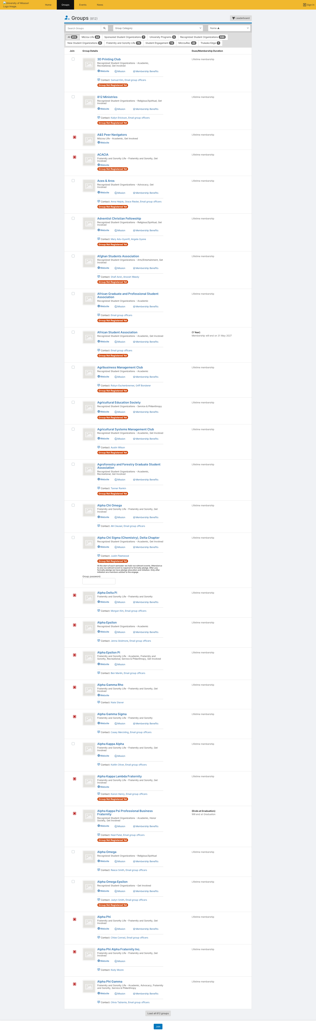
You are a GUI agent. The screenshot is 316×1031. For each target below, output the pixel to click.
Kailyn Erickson (119, 117)
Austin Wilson (118, 447)
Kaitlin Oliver (117, 764)
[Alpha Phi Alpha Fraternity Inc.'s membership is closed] (73, 952)
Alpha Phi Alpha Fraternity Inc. (118, 949)
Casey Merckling (120, 732)
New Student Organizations (84, 43)
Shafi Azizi (116, 276)
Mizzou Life (90, 37)
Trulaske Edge (210, 43)
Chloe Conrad (118, 937)
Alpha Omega (106, 852)
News (100, 4)
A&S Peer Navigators (112, 134)
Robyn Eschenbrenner (122, 385)
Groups (65, 4)
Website (104, 71)
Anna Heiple (117, 201)
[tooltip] (75, 137)
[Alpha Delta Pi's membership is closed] (73, 595)
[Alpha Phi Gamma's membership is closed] (73, 984)
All (72, 37)
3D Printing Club (109, 59)
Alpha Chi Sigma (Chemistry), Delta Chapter (128, 537)
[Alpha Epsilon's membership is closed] (73, 625)
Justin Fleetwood (120, 555)
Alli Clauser (116, 526)
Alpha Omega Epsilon (112, 881)
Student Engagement (159, 43)
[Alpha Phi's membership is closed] (73, 919)
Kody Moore (117, 969)
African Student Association (117, 332)
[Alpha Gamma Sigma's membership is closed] (73, 716)
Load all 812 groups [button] (158, 1013)
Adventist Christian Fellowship (119, 218)
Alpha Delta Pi (107, 592)
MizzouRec (186, 43)
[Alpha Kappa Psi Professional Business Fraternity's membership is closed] (73, 813)
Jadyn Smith (117, 899)
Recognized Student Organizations (202, 37)
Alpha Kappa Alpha (110, 744)
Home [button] (48, 4)
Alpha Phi (104, 917)
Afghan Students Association (118, 256)
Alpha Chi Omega (109, 505)
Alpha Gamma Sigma (112, 714)
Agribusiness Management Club (120, 367)
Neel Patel (116, 835)
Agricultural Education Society (119, 402)
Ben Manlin (116, 673)
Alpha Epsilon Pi (108, 652)
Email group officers (135, 80)
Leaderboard (242, 18)
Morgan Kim (117, 610)
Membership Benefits (147, 71)
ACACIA (102, 154)
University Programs (162, 37)
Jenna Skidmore (119, 640)
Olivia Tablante (119, 1002)
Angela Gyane (138, 239)
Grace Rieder (132, 201)
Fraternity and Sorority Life (123, 43)
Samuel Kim (117, 80)
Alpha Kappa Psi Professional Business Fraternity (125, 812)
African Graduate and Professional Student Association (127, 295)
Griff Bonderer (143, 385)
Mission (121, 71)
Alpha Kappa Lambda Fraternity (119, 776)
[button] (16, 4)
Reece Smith (117, 870)
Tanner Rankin (118, 488)
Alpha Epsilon (107, 622)
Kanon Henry (118, 794)
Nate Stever (117, 702)
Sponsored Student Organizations (124, 37)
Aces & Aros (106, 180)
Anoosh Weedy (131, 276)
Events (82, 4)
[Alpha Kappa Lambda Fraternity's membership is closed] (73, 779)
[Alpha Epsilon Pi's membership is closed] (73, 655)
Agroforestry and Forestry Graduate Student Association (128, 466)
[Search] (104, 28)
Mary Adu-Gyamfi (120, 239)
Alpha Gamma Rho (110, 684)
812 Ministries (107, 97)
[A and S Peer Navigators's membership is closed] (73, 137)
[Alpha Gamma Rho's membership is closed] (73, 687)
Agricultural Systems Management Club (125, 429)
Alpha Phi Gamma (109, 981)
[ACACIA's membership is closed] (73, 157)
